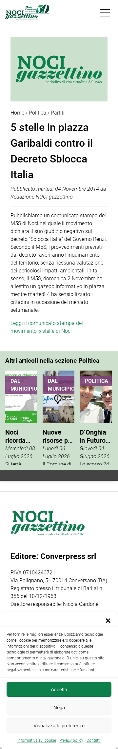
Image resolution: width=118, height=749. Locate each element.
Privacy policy (71, 740)
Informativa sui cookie (36, 740)
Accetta (59, 689)
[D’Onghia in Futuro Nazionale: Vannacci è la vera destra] (96, 418)
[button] (108, 620)
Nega (59, 707)
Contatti (94, 740)
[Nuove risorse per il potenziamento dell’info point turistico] (59, 418)
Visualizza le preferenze (59, 725)
